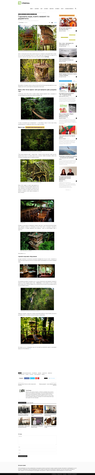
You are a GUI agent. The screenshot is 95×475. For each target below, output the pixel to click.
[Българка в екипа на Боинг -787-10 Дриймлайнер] (68, 87)
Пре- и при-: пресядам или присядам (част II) (66, 44)
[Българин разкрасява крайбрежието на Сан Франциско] (68, 171)
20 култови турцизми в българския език (65, 28)
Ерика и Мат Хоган (21, 374)
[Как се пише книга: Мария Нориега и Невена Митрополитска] (68, 108)
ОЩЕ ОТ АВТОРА (30, 402)
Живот (31, 8)
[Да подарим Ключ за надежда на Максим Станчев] (37, 421)
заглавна (27, 374)
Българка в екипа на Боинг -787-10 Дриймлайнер (66, 94)
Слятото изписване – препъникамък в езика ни (66, 59)
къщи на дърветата (37, 374)
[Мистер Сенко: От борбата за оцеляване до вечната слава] (24, 409)
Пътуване (57, 8)
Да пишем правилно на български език (67, 15)
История (46, 8)
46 (76, 30)
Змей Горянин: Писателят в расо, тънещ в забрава (68, 74)
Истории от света (24, 14)
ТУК (30, 348)
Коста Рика (31, 374)
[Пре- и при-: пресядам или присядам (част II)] (68, 37)
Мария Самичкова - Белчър (63, 96)
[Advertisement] (48, 192)
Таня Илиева (21, 22)
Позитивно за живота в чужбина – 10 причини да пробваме (68, 157)
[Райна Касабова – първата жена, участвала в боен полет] (24, 421)
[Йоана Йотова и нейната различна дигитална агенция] (50, 409)
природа (43, 374)
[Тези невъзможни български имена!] (68, 130)
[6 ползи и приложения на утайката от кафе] (50, 421)
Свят (41, 8)
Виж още (67, 189)
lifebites (60, 159)
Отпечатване (52, 378)
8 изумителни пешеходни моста (35, 127)
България (36, 8)
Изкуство (51, 8)
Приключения (32, 14)
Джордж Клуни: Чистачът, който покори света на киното (27, 385)
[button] (75, 8)
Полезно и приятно (69, 8)
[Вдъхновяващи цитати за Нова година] (37, 409)
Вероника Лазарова (62, 30)
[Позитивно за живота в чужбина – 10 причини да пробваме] (68, 150)
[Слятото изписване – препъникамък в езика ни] (68, 52)
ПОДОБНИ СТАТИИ (22, 402)
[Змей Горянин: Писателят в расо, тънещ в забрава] (68, 68)
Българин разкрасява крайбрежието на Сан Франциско (65, 178)
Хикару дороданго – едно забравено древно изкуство (47, 385)
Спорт (62, 8)
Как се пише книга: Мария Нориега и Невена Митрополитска (66, 115)
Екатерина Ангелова (62, 46)
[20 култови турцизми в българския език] (68, 22)
